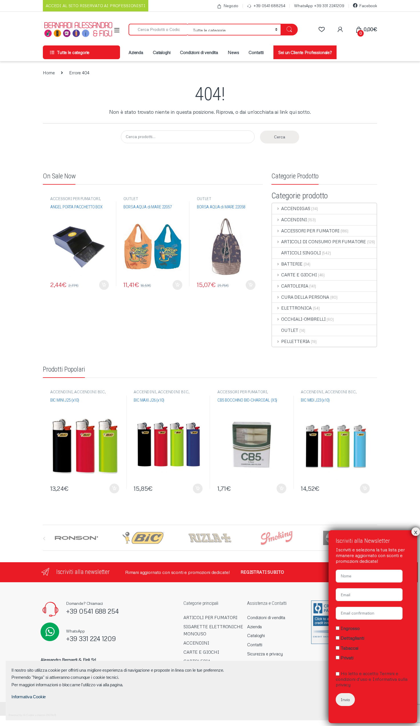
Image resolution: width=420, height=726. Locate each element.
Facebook (368, 5)
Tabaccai (349, 648)
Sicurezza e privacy (265, 653)
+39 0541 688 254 (92, 611)
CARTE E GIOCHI (299, 274)
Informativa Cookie (28, 696)
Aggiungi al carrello (101, 285)
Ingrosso (350, 628)
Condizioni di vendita (199, 52)
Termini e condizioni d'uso (367, 676)
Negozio (230, 5)
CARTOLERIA (294, 285)
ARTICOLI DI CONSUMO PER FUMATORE (323, 241)
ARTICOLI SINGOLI (301, 252)
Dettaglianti (352, 638)
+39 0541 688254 (269, 5)
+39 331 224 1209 (91, 638)
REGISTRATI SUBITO (262, 572)
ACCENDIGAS (295, 208)
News (233, 52)
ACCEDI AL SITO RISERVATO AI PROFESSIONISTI (95, 5)
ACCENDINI (294, 219)
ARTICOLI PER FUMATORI (210, 617)
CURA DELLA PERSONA (305, 297)
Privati (347, 658)
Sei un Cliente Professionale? (305, 52)
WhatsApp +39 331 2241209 (319, 5)
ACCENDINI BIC (89, 392)
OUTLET (130, 198)
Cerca (279, 136)
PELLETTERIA (295, 341)
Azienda (136, 52)
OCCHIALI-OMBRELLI (303, 319)
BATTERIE (292, 263)
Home (49, 72)
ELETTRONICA (296, 307)
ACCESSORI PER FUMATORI (75, 198)
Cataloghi (162, 52)
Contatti (256, 52)
